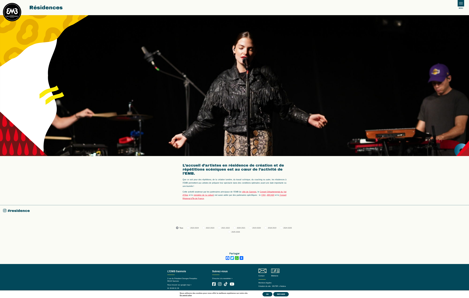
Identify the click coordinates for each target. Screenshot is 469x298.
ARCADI (270, 195)
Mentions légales (265, 283)
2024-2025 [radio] (287, 228)
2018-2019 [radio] (272, 228)
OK (267, 294)
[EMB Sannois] (12, 13)
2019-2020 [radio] (256, 228)
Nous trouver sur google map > (179, 285)
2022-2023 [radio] (210, 228)
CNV (263, 195)
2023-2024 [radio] (194, 228)
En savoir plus (186, 295)
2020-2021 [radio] (241, 228)
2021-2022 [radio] (225, 228)
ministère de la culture (203, 195)
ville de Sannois (249, 192)
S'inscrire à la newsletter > (222, 278)
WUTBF (275, 286)
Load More (234, 243)
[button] (461, 3)
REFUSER (281, 294)
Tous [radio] (181, 228)
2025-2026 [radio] (235, 232)
